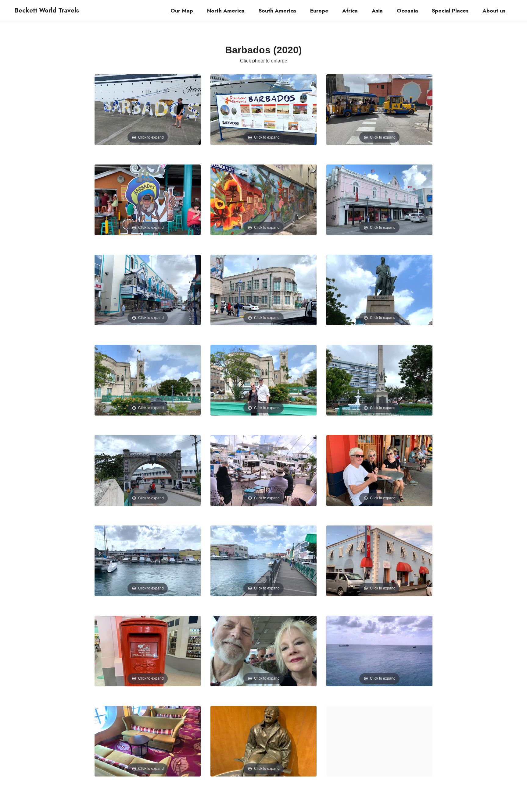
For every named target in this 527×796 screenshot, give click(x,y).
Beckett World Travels (47, 11)
